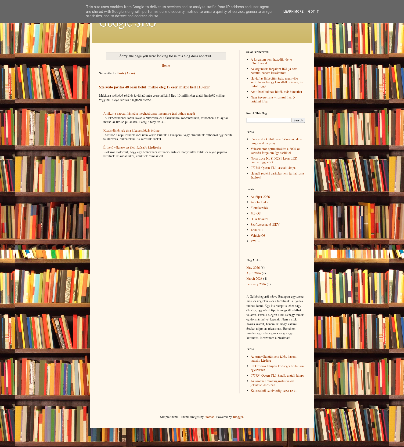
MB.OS (256, 213)
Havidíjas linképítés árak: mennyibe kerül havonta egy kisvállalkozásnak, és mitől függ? (277, 82)
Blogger (238, 416)
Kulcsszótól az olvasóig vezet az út (273, 390)
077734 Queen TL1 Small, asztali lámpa (277, 375)
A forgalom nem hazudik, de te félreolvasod (271, 61)
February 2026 (256, 284)
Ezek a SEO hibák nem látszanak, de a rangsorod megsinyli (276, 141)
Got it (313, 11)
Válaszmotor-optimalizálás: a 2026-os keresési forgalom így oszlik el (275, 150)
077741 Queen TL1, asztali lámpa (273, 167)
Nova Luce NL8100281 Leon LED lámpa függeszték (274, 160)
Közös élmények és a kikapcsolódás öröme (131, 130)
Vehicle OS (258, 235)
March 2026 (254, 278)
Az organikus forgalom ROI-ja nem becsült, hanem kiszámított (274, 70)
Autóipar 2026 (260, 196)
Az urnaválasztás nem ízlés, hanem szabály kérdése (273, 358)
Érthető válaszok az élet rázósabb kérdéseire (132, 147)
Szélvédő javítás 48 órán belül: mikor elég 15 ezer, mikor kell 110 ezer (154, 87)
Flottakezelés (259, 207)
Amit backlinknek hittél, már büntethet (276, 91)
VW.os (255, 241)
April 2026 (253, 273)
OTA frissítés (259, 219)
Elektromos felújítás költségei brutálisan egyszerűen (277, 368)
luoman (209, 416)
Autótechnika (259, 202)
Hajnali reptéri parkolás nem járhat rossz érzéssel (277, 175)
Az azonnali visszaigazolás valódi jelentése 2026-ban (273, 383)
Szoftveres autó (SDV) (266, 224)
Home (166, 65)
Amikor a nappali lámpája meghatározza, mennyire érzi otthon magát (149, 113)
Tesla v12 (257, 230)
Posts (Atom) (126, 73)
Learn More (293, 11)
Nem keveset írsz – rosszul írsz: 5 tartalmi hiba (273, 99)
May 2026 (253, 267)
